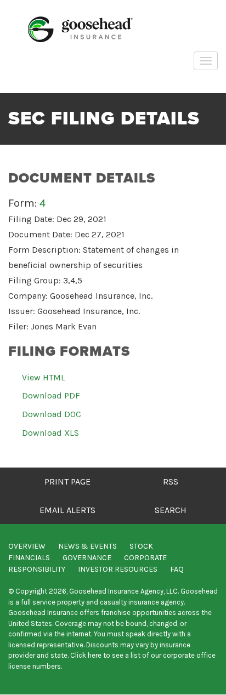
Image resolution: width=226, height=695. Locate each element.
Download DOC (51, 414)
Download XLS (50, 433)
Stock (141, 546)
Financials (29, 557)
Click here (85, 655)
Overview (27, 546)
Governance (87, 557)
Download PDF (51, 395)
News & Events (87, 546)
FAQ (177, 569)
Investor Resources (117, 569)
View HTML (43, 377)
